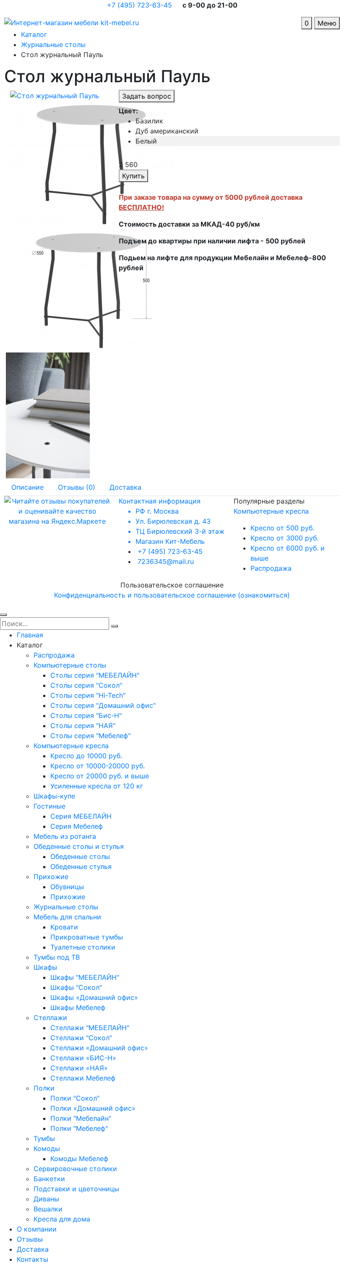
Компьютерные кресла (271, 511)
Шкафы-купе (54, 796)
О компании (37, 1229)
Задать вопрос (146, 96)
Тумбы (44, 1138)
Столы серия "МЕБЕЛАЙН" (94, 675)
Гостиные (49, 806)
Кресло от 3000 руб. (284, 538)
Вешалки (48, 1209)
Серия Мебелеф (76, 826)
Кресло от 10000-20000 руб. (97, 766)
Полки (44, 1088)
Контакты (32, 1259)
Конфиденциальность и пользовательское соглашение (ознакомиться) (172, 595)
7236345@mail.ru (166, 561)
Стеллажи (50, 1017)
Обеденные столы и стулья (79, 846)
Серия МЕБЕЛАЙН (81, 816)
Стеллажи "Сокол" (81, 1038)
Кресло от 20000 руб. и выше (99, 776)
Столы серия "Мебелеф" (90, 735)
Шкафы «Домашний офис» (94, 997)
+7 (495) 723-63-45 (140, 5)
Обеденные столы (80, 856)
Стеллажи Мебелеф (82, 1078)
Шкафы (45, 967)
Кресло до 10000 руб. (86, 756)
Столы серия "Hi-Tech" (87, 695)
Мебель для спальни (67, 917)
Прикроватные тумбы (86, 937)
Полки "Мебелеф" (79, 1128)
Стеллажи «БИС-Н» (83, 1058)
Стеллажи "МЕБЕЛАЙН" (89, 1027)
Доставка (33, 1249)
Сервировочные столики (75, 1168)
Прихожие (51, 876)
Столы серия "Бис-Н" (86, 715)
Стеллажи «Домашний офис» (99, 1048)
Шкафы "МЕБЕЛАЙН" (84, 977)
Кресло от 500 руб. (282, 528)
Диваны (46, 1199)
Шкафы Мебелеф (77, 1007)
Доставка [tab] (125, 487)
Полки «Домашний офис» (93, 1108)
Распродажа (271, 568)
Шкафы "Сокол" (76, 987)
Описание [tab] (27, 487)
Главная (30, 635)
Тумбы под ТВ (57, 957)
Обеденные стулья (81, 866)
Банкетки (49, 1178)
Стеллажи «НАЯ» (79, 1068)
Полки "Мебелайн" (80, 1118)
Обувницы (67, 886)
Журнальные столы (66, 907)
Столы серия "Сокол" (86, 685)
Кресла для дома (62, 1219)
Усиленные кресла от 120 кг (96, 786)
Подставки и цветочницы (76, 1189)
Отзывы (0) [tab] (76, 487)
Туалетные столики (82, 947)
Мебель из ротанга (65, 836)
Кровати (64, 927)
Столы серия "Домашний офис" (103, 705)
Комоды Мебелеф (79, 1158)
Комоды (47, 1148)
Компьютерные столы (70, 665)
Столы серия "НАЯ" (82, 725)
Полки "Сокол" (74, 1098)
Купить (133, 176)
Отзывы (30, 1239)
